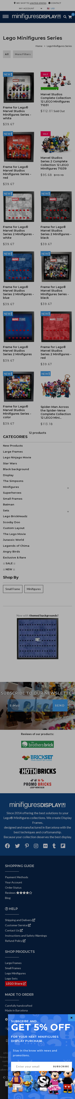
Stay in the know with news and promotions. (35, 1053)
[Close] (71, 1017)
